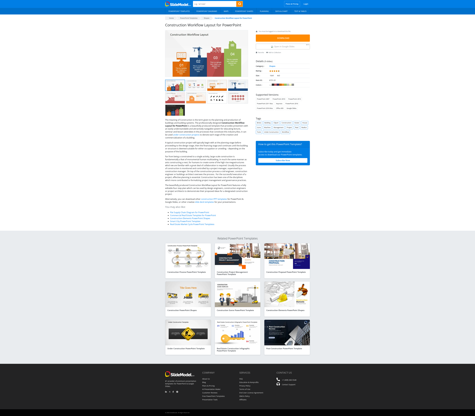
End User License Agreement (251, 393)
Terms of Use (244, 389)
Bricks (259, 123)
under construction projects (186, 134)
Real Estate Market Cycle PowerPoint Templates (192, 224)
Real (296, 127)
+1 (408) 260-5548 (289, 380)
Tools (259, 132)
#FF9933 (283, 85)
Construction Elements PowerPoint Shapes (190, 218)
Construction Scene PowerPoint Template (235, 310)
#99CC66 (285, 85)
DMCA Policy (244, 396)
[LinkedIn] (166, 392)
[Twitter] (170, 392)
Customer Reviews (209, 393)
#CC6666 (275, 85)
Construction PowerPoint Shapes (182, 310)
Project (289, 127)
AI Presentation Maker (211, 389)
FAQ (241, 379)
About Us (206, 379)
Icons (259, 127)
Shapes (206, 18)
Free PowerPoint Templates (213, 396)
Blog (204, 382)
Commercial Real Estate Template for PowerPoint (193, 215)
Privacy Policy (244, 386)
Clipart (276, 123)
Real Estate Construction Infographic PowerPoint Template (233, 349)
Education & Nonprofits (249, 382)
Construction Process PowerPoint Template (186, 272)
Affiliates (243, 399)
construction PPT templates (214, 199)
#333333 (273, 85)
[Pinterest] (177, 392)
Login (306, 4)
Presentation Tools (210, 399)
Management (279, 127)
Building (267, 123)
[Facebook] (173, 392)
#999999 (293, 85)
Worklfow (285, 132)
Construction (286, 123)
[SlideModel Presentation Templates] (178, 3)
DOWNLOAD (283, 38)
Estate (297, 123)
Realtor (304, 127)
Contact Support (288, 384)
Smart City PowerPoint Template (185, 221)
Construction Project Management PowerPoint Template (232, 273)
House (304, 123)
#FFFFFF (270, 85)
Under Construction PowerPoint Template (186, 348)
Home (171, 18)
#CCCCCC (288, 85)
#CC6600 (280, 85)
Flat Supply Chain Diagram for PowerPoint (189, 212)
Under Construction (271, 132)
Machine (267, 127)
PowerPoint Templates (188, 18)
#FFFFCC (290, 85)
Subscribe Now (283, 160)
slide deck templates (204, 202)
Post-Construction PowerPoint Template (284, 348)
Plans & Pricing (292, 4)
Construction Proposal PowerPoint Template (286, 272)
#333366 (278, 85)
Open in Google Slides (291, 46)
